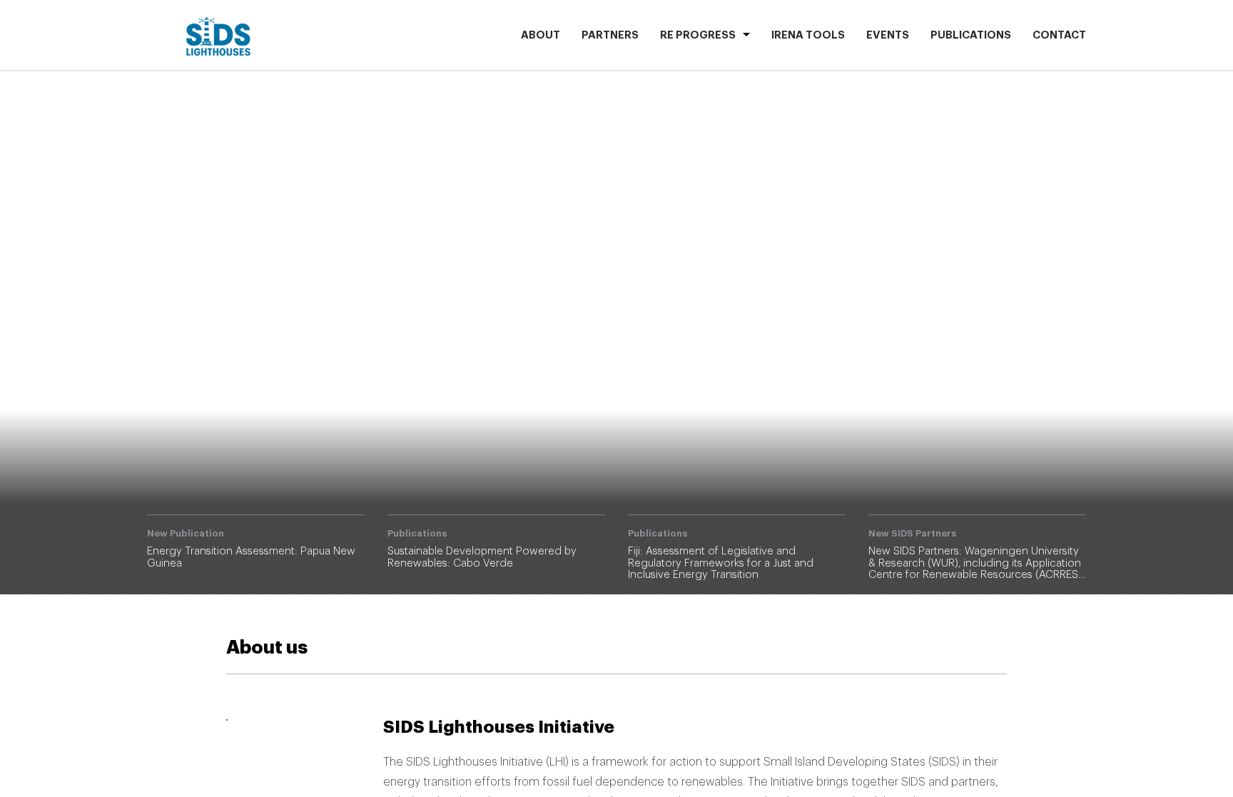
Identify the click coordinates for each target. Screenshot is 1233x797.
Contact (1059, 35)
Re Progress (698, 35)
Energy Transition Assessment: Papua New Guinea (801, 294)
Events (887, 35)
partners (610, 35)
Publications (970, 35)
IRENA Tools (808, 35)
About (540, 35)
